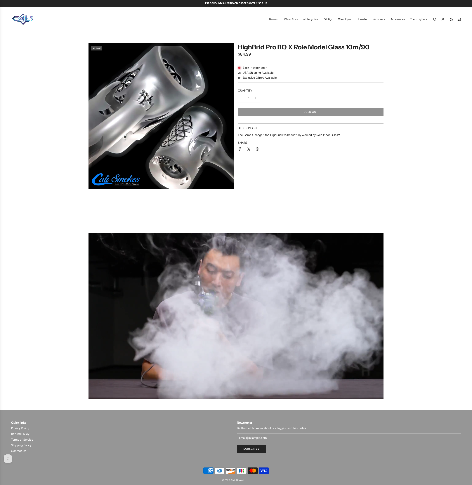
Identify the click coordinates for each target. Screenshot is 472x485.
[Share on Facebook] (240, 150)
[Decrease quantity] (242, 98)
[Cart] (459, 19)
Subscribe (251, 448)
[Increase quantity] (256, 98)
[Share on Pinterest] (257, 150)
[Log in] (443, 19)
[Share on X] (248, 150)
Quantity (245, 90)
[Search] (435, 19)
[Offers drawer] (451, 19)
